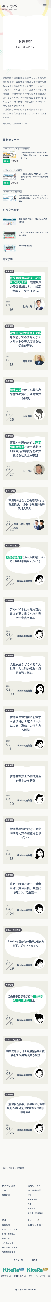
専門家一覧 (18, 1260)
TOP (5, 1168)
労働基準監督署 (9, 1252)
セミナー (32, 1220)
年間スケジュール (10, 1229)
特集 (4, 1220)
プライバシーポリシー (38, 1276)
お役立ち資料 (34, 1225)
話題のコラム (34, 1185)
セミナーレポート (10, 1247)
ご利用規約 (18, 1276)
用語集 (12, 1168)
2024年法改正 (12, 546)
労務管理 (9, 271)
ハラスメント (8, 1243)
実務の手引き (8, 1185)
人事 (4, 1190)
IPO (29, 1195)
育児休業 (6, 1238)
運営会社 (4, 1276)
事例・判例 (10, 491)
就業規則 (6, 1225)
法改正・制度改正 (13, 930)
